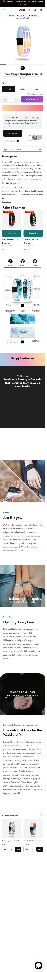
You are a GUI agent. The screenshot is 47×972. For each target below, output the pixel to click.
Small (9, 89)
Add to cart (22, 107)
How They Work (11, 141)
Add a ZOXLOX (13, 133)
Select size (11, 233)
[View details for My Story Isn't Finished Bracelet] (11, 828)
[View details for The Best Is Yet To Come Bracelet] (33, 828)
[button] (38, 965)
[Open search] (28, 10)
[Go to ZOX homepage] (22, 10)
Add (18, 849)
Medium (23, 89)
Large (37, 89)
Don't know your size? (36, 94)
